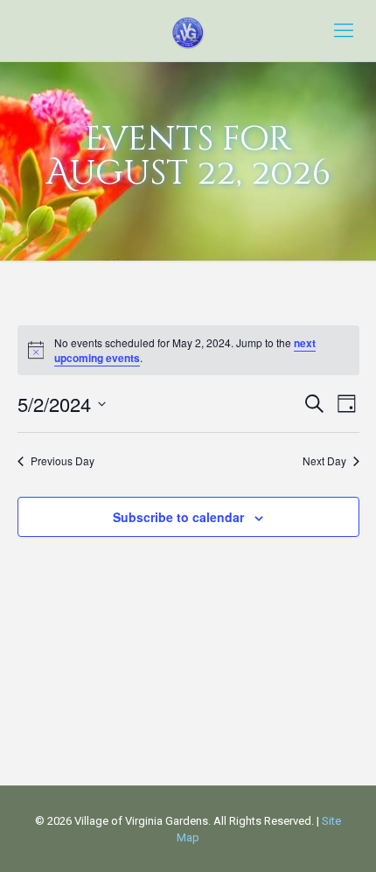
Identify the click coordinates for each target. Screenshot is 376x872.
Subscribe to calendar (178, 517)
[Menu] (344, 30)
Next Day (324, 461)
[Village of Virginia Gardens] (188, 30)
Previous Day (62, 461)
